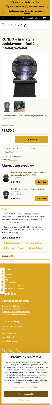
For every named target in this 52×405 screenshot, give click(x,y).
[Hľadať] (34, 24)
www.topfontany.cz (9, 333)
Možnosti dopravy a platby (12, 326)
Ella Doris (13, 159)
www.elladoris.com (9, 341)
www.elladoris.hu (8, 337)
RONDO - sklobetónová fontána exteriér (28, 189)
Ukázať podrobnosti (26, 400)
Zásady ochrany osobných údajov (26, 387)
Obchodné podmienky (11, 306)
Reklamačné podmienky (11, 309)
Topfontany (14, 25)
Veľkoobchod (7, 329)
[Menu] (47, 24)
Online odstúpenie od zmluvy (14, 314)
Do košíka (32, 139)
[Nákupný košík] (40, 24)
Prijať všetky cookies (26, 394)
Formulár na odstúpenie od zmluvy (16, 311)
